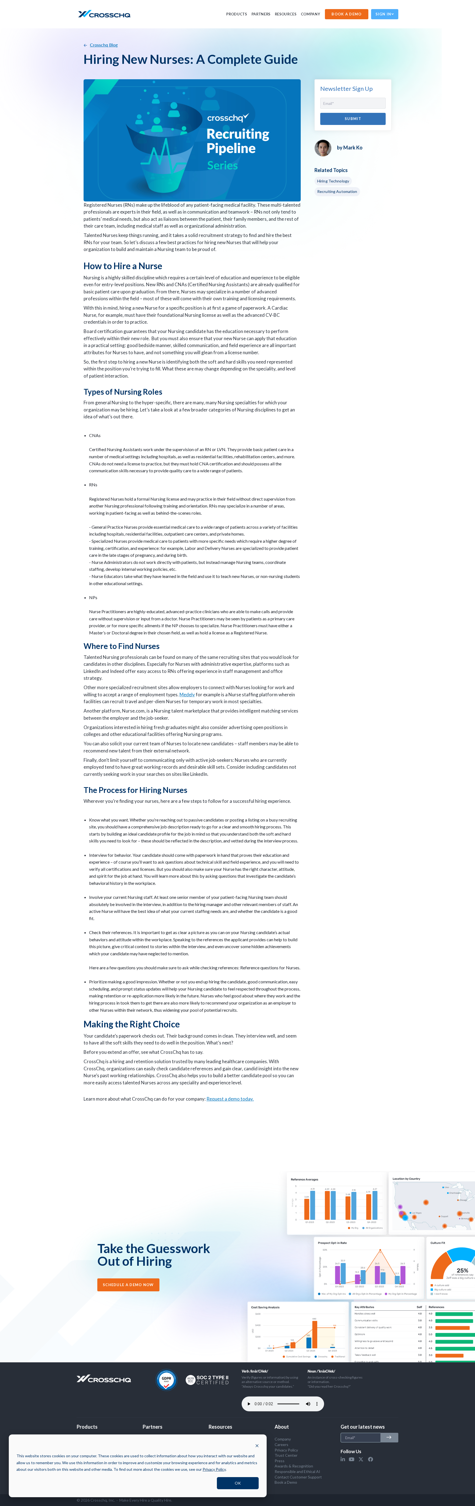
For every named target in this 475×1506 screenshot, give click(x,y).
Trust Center (286, 1455)
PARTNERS (261, 14)
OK (238, 1483)
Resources (286, 14)
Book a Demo (286, 1482)
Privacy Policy (286, 1450)
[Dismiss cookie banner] (257, 1445)
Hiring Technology (333, 181)
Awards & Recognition (294, 1466)
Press (280, 1460)
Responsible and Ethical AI (297, 1471)
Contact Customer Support (298, 1477)
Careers (281, 1444)
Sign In (383, 14)
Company (310, 14)
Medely (187, 694)
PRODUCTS (236, 14)
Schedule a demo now (128, 1285)
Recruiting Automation (337, 191)
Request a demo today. (230, 1099)
